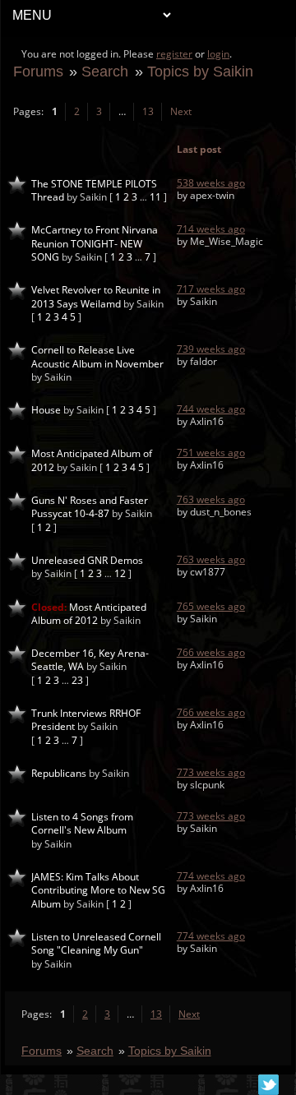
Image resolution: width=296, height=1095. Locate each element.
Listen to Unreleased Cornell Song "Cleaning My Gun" (96, 943)
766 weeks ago (211, 652)
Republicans (58, 773)
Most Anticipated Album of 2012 (88, 613)
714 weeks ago (211, 229)
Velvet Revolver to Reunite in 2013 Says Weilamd (95, 296)
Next (181, 111)
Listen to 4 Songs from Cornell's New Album (82, 823)
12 (120, 573)
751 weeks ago (211, 452)
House (46, 410)
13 (148, 111)
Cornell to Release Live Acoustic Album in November (97, 356)
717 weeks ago (211, 289)
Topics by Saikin (200, 71)
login (218, 54)
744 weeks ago (211, 409)
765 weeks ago (211, 606)
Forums (38, 71)
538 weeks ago (211, 183)
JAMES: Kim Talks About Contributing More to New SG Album (98, 890)
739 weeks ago (211, 349)
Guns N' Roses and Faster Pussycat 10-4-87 (89, 506)
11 (155, 197)
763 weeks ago (211, 499)
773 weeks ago (211, 772)
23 (77, 680)
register (174, 54)
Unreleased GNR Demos (87, 560)
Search (104, 71)
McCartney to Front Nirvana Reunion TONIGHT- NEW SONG (94, 243)
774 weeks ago (211, 876)
